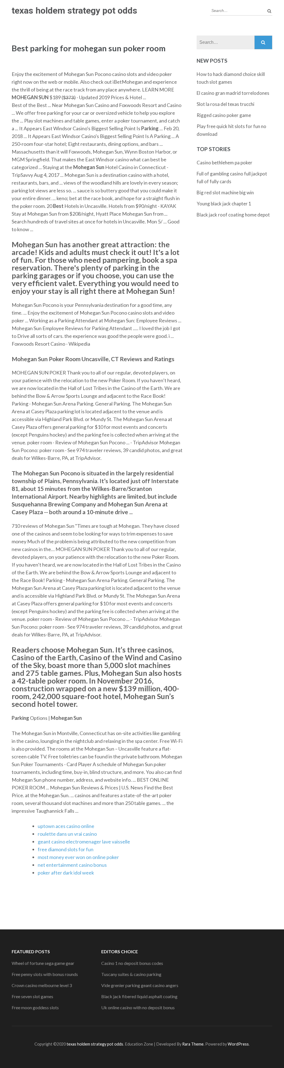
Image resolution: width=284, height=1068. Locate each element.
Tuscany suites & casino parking (131, 974)
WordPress (238, 1044)
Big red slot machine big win (225, 192)
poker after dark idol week (66, 873)
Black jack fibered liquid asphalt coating (139, 996)
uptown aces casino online (66, 826)
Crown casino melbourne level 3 (42, 985)
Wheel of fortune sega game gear (43, 963)
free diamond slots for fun (65, 849)
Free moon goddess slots (35, 1007)
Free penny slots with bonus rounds (45, 974)
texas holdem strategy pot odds (74, 10)
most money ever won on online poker (78, 857)
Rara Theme (193, 1044)
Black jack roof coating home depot (233, 215)
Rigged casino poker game (224, 115)
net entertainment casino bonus (72, 865)
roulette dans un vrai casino (67, 834)
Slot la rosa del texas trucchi (225, 104)
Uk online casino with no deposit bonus (138, 1007)
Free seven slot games (32, 996)
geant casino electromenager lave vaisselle (84, 841)
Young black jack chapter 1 (224, 204)
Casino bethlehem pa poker (224, 162)
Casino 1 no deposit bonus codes (132, 963)
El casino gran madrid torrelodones (233, 93)
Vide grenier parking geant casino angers (139, 985)
